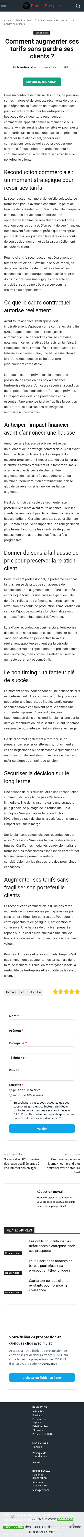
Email (14, 1070)
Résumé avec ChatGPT (42, 81)
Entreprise (18, 1043)
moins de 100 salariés (28, 1095)
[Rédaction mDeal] (10, 67)
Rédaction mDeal (27, 66)
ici (55, 1118)
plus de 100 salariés (26, 1090)
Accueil (8, 20)
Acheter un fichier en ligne (42, 1378)
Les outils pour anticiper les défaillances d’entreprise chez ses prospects (52, 1246)
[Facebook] (38, 1212)
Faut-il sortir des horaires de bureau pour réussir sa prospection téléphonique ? (50, 1265)
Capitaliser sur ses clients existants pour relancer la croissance (48, 1285)
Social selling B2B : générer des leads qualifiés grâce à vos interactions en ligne (22, 1163)
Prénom (16, 1030)
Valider (42, 1129)
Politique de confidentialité (40, 1454)
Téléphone (18, 1058)
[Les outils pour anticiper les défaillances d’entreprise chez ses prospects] (15, 1247)
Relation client (23, 20)
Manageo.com (40, 1490)
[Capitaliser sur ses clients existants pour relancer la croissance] (15, 1286)
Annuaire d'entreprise (39, 1484)
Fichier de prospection (39, 1476)
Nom (14, 1016)
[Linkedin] (45, 1212)
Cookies (37, 1447)
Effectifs (16, 1085)
